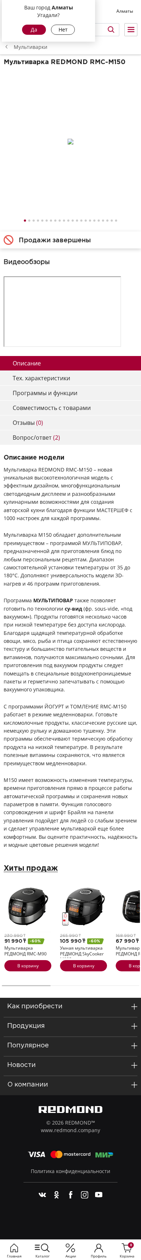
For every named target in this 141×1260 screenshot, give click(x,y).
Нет (63, 29)
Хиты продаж (31, 868)
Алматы (124, 11)
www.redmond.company (70, 1130)
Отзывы (28, 423)
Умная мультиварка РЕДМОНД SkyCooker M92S (82, 954)
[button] (25, 220)
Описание (27, 363)
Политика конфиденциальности (70, 1171)
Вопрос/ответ (36, 437)
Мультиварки (30, 46)
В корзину (28, 966)
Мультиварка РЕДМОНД (25, 951)
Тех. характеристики (41, 378)
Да (34, 29)
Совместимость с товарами (52, 408)
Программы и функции (45, 393)
